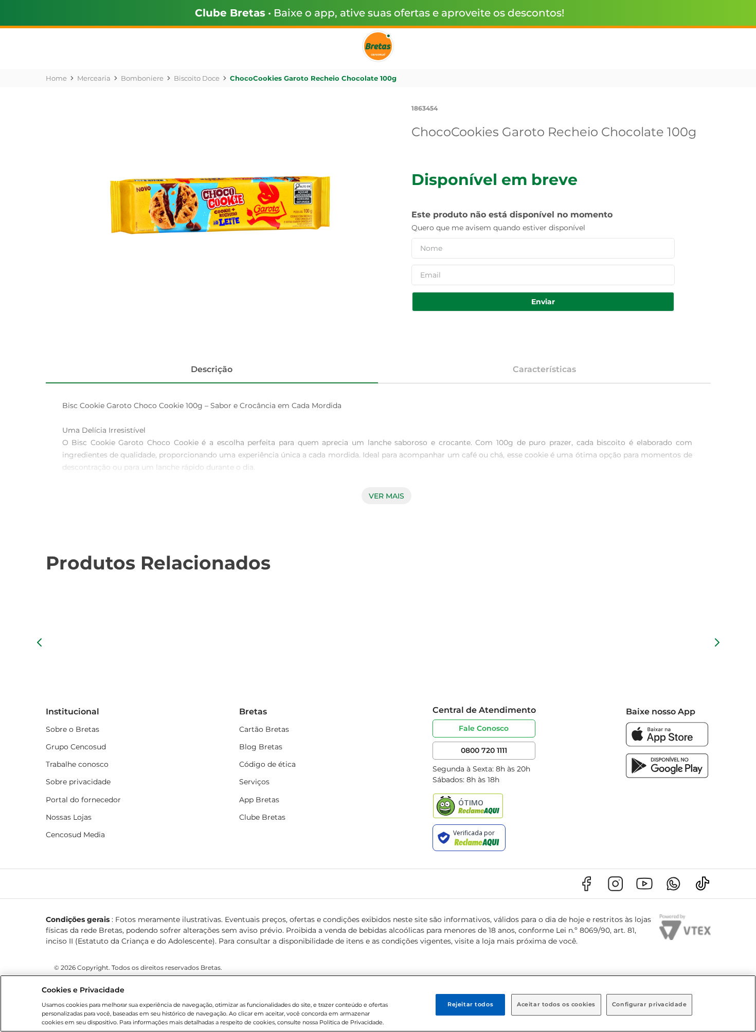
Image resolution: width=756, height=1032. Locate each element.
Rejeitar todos (470, 1004)
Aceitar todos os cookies (556, 1004)
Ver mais (386, 496)
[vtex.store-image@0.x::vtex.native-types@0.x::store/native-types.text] (586, 883)
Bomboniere (142, 78)
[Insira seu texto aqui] (667, 744)
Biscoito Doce (197, 78)
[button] (39, 642)
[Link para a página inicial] (56, 78)
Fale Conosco (484, 728)
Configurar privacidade (649, 1004)
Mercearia (94, 78)
